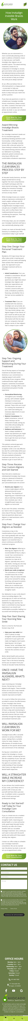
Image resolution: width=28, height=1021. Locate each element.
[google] (21, 991)
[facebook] (6, 992)
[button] (25, 4)
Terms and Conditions (18, 1015)
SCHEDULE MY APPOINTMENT (14, 915)
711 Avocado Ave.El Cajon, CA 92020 (15, 985)
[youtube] (13, 991)
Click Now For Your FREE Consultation (14, 118)
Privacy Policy (4, 908)
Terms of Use (13, 908)
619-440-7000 (15, 979)
